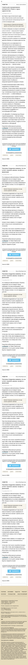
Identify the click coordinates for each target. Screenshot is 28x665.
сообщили (5, 128)
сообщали (5, 240)
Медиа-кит (12, 627)
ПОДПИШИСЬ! (15, 149)
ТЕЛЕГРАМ (18, 155)
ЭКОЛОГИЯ (3, 594)
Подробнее (24, 638)
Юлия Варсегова (22, 165)
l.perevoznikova (22, 4)
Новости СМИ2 (5, 159)
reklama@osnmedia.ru (14, 612)
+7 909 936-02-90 (8, 610)
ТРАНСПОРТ (24, 591)
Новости (5, 155)
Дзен (11, 155)
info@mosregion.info (7, 603)
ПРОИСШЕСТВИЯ (11, 594)
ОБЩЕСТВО (5, 4)
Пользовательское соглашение (7, 640)
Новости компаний (22, 594)
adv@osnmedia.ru (22, 612)
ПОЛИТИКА (3, 591)
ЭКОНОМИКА (10, 591)
